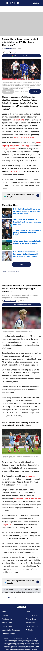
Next (35, 91)
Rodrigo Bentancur (9, 149)
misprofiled (30, 476)
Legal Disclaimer (32, 626)
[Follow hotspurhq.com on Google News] (37, 195)
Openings (29, 612)
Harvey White (15, 171)
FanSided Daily (7, 619)
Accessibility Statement (11, 630)
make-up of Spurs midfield (24, 138)
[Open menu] (3, 3)
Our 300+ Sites (32, 615)
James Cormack (10, 301)
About (4, 612)
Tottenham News (13, 271)
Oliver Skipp (24, 146)
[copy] (14, 52)
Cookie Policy (7, 626)
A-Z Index (30, 630)
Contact (5, 615)
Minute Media (11, 638)
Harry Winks (14, 146)
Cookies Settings (8, 634)
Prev (8, 91)
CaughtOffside (8, 524)
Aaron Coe (8, 48)
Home (4, 271)
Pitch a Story (31, 619)
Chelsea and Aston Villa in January (26, 499)
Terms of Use (31, 623)
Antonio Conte (18, 120)
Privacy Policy (7, 623)
